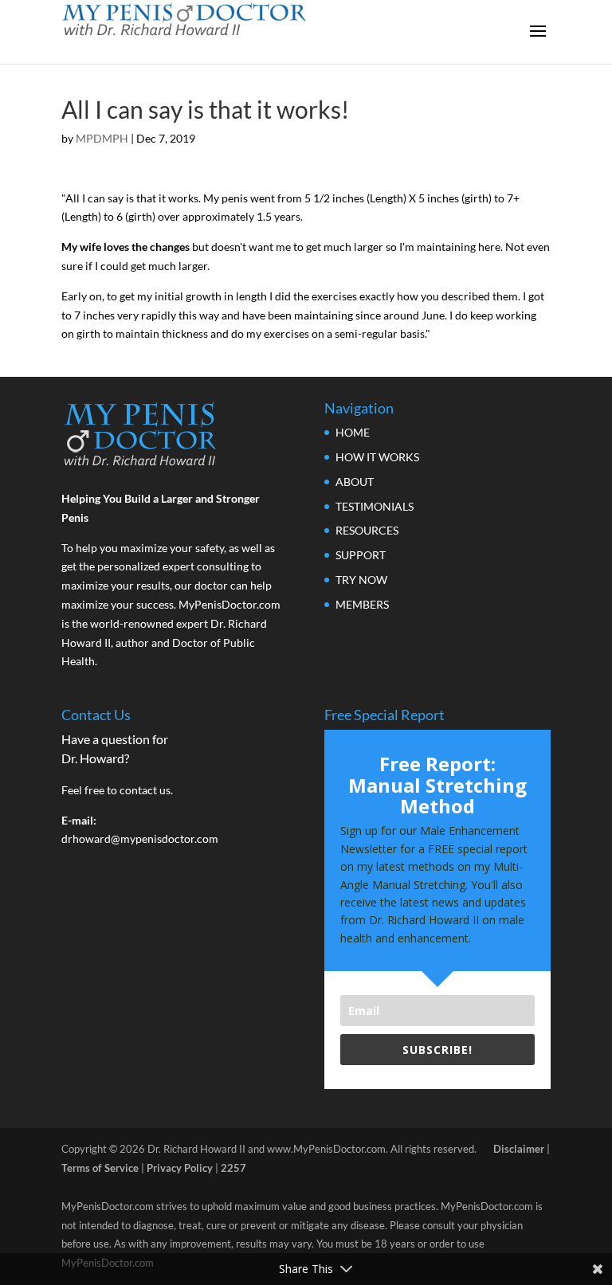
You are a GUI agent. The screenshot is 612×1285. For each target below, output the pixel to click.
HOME (352, 432)
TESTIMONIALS (374, 506)
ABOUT (354, 481)
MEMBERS (362, 604)
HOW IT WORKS (377, 457)
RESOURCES (366, 530)
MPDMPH (102, 138)
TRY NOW (361, 579)
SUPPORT (360, 555)
